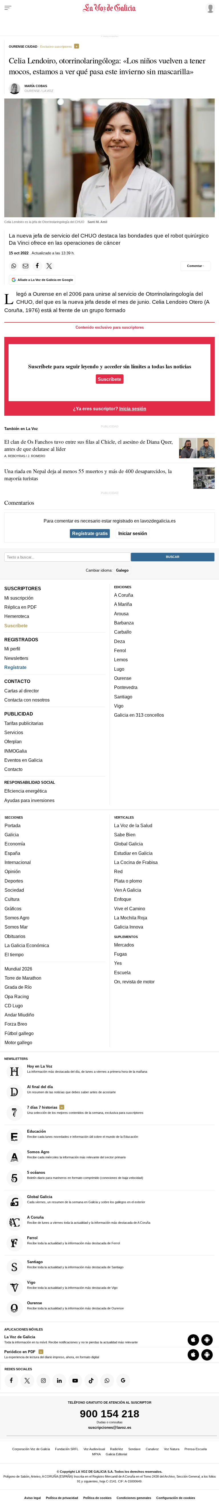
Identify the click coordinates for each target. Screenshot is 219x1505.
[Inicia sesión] (209, 8)
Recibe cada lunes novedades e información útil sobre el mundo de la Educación (82, 1134)
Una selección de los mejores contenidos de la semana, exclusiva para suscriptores (85, 1109)
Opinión (13, 871)
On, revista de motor (134, 981)
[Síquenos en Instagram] (43, 1381)
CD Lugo (14, 1005)
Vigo (118, 705)
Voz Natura (171, 1449)
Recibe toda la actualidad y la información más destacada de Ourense (75, 1305)
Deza (119, 641)
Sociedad (14, 890)
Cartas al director (21, 690)
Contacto (13, 769)
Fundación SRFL (66, 1449)
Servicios (13, 732)
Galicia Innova (128, 926)
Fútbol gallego (19, 1033)
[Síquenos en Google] (123, 1381)
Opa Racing (17, 996)
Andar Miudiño (19, 1014)
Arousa (121, 613)
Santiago (123, 696)
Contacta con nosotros (27, 699)
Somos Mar (16, 926)
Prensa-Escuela (195, 1449)
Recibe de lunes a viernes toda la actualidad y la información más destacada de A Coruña (88, 1219)
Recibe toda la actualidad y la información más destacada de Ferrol (73, 1240)
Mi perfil (12, 648)
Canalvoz (152, 1449)
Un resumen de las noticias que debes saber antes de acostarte (71, 1089)
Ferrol (120, 650)
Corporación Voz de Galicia (31, 1449)
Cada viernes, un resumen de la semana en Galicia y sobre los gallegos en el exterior (86, 1199)
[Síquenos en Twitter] (27, 1381)
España (12, 853)
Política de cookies (97, 1498)
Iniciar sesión (132, 533)
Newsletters (16, 658)
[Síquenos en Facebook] (11, 1381)
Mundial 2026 (18, 968)
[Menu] (8, 8)
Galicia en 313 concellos (139, 715)
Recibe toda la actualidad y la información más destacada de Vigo (72, 1284)
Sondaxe (134, 1449)
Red (118, 871)
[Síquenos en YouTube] (75, 1381)
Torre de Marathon (23, 977)
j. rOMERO (36, 456)
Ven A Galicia (127, 890)
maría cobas (36, 86)
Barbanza (124, 622)
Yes (118, 963)
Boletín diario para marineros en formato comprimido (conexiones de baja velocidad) (85, 1175)
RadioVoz (116, 1449)
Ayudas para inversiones (29, 800)
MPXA (96, 1454)
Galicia (12, 834)
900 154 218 (109, 1414)
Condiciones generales (134, 1498)
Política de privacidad (62, 1498)
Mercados (124, 944)
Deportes (14, 880)
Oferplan (13, 741)
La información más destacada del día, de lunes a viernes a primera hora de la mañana (87, 1068)
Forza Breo (16, 1024)
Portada (13, 825)
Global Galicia (128, 844)
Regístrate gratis (90, 533)
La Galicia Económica (27, 945)
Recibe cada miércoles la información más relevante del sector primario (76, 1154)
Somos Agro (17, 917)
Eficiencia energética (25, 790)
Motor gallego (18, 1042)
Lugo (119, 669)
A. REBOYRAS (14, 456)
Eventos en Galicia (23, 760)
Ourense (122, 678)
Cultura (12, 899)
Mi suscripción (18, 597)
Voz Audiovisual (94, 1449)
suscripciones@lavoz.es (109, 1428)
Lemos (121, 659)
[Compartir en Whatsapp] (14, 266)
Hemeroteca (16, 616)
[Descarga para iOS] (193, 1340)
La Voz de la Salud (133, 825)
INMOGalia (15, 750)
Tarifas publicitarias (23, 723)
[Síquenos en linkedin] (59, 1381)
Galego (122, 570)
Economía (15, 844)
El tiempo (14, 954)
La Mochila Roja (130, 917)
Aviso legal (32, 1498)
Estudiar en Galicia (133, 853)
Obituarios (15, 936)
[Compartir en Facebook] (37, 266)
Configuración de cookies (175, 1498)
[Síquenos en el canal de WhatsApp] (107, 1381)
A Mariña (123, 604)
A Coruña (123, 595)
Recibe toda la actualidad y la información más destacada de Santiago (75, 1264)
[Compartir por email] (26, 266)
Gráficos (13, 908)
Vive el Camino (129, 908)
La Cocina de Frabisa (136, 862)
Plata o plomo (128, 880)
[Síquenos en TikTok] (91, 1381)
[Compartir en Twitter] (49, 266)
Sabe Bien (124, 834)
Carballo (122, 631)
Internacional (18, 862)
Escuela (122, 972)
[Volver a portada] (109, 8)
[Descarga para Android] (207, 1340)
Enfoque (122, 899)
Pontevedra (125, 687)
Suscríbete (109, 378)
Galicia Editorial (116, 1454)
